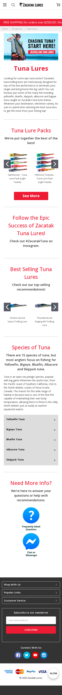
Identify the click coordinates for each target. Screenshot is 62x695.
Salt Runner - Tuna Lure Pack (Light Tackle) (17, 178)
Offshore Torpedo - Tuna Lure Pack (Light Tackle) (45, 178)
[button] (31, 196)
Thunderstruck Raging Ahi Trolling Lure (44, 321)
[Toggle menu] (4, 4)
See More (31, 195)
